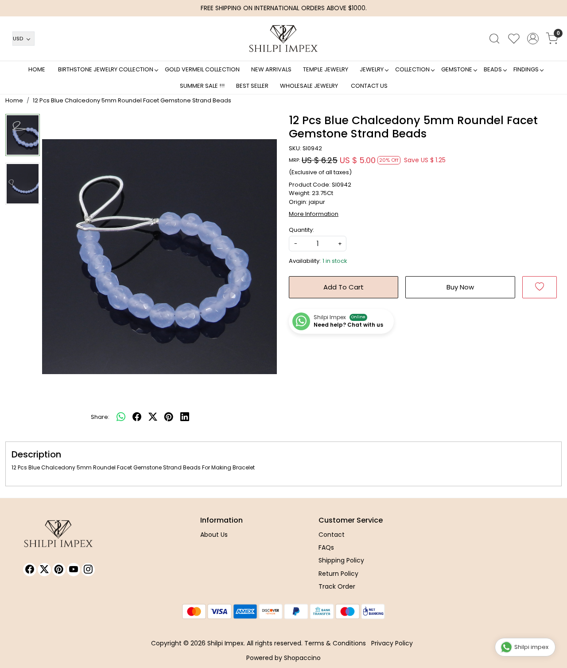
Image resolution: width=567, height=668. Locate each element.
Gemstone (456, 69)
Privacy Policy (392, 643)
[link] (494, 38)
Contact (331, 534)
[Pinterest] (59, 569)
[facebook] (137, 417)
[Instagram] (88, 569)
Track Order (336, 586)
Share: (100, 417)
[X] (44, 569)
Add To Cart (343, 287)
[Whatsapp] (121, 417)
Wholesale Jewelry (309, 86)
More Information (313, 214)
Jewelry (372, 69)
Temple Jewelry (325, 69)
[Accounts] (533, 38)
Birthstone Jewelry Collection (105, 69)
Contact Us (369, 86)
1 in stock (334, 261)
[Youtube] (73, 569)
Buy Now (460, 287)
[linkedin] (185, 417)
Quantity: (301, 230)
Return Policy (338, 573)
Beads (493, 69)
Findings (526, 69)
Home (36, 69)
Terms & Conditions (335, 643)
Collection (412, 69)
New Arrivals (271, 69)
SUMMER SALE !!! (202, 86)
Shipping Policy (341, 560)
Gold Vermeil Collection (202, 69)
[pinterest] (169, 417)
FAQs (326, 547)
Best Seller (252, 86)
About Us (214, 534)
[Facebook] (29, 569)
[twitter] (153, 417)
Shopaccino (302, 657)
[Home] (283, 38)
